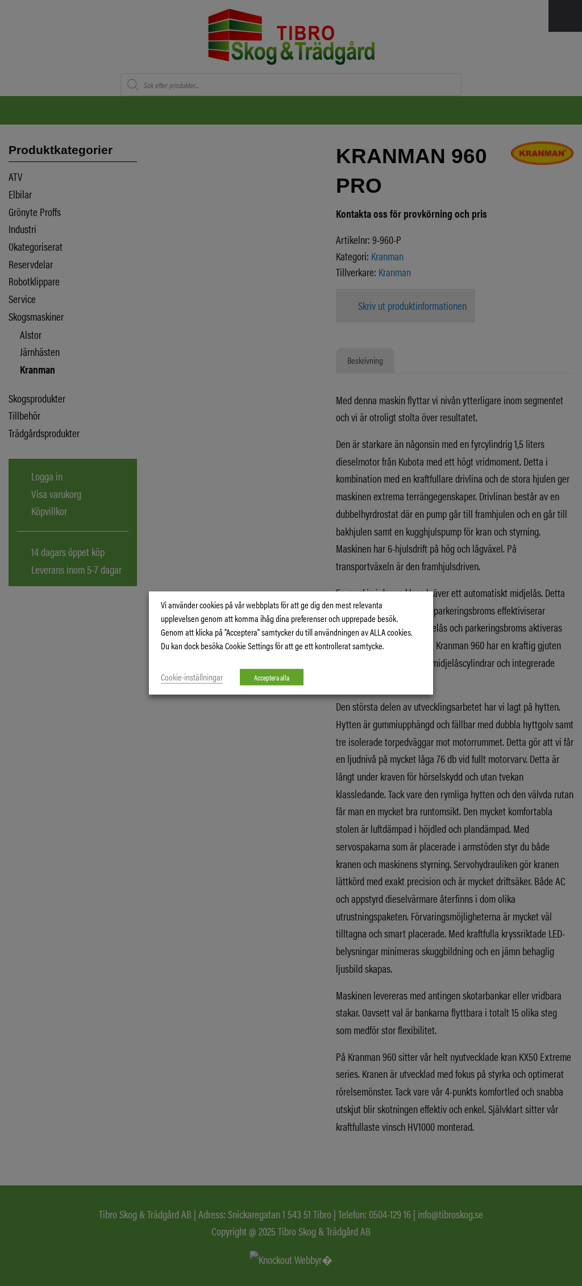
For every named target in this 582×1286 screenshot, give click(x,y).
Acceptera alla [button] (271, 677)
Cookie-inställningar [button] (192, 676)
